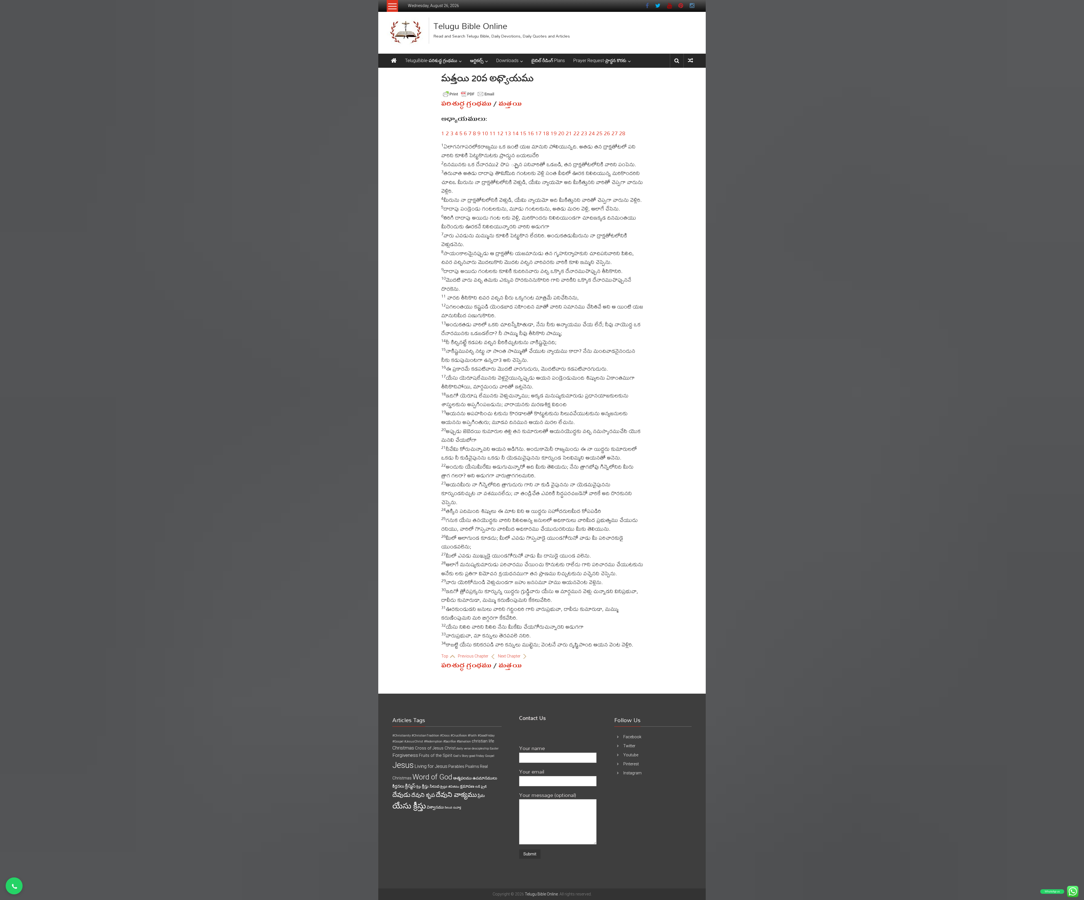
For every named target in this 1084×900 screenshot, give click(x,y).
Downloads (507, 60)
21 (569, 133)
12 (500, 133)
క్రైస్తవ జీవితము (449, 786)
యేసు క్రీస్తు (409, 806)
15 (523, 133)
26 (607, 133)
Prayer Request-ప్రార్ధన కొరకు (599, 60)
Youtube (630, 755)
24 (592, 133)
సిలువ (448, 807)
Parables (456, 766)
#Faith (472, 735)
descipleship (480, 748)
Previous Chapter (473, 656)
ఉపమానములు (485, 778)
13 (508, 133)
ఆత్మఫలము (462, 778)
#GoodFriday (486, 735)
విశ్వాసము (435, 807)
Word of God (432, 777)
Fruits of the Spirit (435, 755)
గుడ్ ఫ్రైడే (481, 786)
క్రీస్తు (418, 786)
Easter (494, 748)
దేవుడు (401, 795)
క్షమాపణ (467, 786)
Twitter (629, 746)
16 (531, 133)
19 (553, 133)
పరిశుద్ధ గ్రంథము (466, 104)
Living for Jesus (430, 766)
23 (584, 133)
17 (538, 133)
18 (546, 133)
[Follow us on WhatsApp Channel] (14, 885)
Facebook (632, 737)
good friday (476, 756)
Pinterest (631, 764)
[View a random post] (690, 61)
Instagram (632, 773)
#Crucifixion (459, 735)
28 (622, 133)
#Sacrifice (449, 741)
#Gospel (397, 741)
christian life (483, 741)
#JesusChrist (413, 741)
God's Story (460, 756)
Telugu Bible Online (470, 26)
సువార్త (457, 807)
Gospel (489, 756)
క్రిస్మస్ (410, 786)
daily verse (463, 748)
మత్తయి (510, 104)
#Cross (445, 735)
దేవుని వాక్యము (456, 795)
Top (445, 656)
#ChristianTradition (425, 735)
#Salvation (464, 741)
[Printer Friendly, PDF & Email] (468, 94)
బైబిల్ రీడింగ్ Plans (548, 60)
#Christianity (401, 735)
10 (485, 133)
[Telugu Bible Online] (394, 61)
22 (576, 133)
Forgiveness (405, 755)
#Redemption (433, 741)
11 (492, 133)
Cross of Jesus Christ (435, 748)
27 (614, 133)
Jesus (403, 765)
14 (515, 133)
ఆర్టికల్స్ (477, 60)
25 (599, 133)
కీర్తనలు (398, 786)
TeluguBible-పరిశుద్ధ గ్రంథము (431, 60)
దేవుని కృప (423, 795)
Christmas (403, 748)
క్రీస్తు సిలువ (431, 786)
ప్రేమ (481, 795)
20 (561, 133)
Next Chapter (509, 656)
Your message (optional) (547, 794)
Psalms (472, 766)
